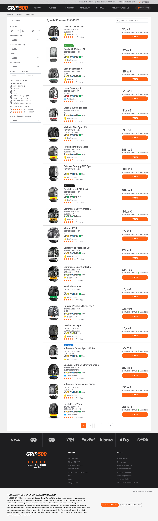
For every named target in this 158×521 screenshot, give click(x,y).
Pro (120, 2)
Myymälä (100, 8)
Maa (70, 475)
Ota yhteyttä (121, 462)
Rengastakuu (73, 482)
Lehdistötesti (73, 458)
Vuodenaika (15, 63)
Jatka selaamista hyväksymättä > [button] (144, 491)
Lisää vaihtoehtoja (18, 81)
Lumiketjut (69, 8)
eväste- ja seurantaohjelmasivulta (19, 515)
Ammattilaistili (73, 469)
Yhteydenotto (130, 2)
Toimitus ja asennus (120, 8)
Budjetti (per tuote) (19, 71)
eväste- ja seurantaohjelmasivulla (48, 510)
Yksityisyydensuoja (124, 469)
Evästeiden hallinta (124, 479)
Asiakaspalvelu (122, 458)
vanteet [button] (52, 8)
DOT (15, 91)
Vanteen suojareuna (22, 101)
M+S (15, 93)
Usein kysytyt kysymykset (106, 2)
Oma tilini (145, 2)
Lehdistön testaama (22, 103)
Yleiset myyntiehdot (124, 475)
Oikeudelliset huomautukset (127, 482)
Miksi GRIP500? (74, 462)
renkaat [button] (37, 8)
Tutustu (135, 37)
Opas (70, 479)
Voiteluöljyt (85, 8)
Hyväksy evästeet (109, 505)
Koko (12, 27)
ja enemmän (28, 109)
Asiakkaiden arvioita (86, 2)
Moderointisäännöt (124, 472)
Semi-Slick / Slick (20, 98)
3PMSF (16, 88)
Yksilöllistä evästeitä (131, 505)
